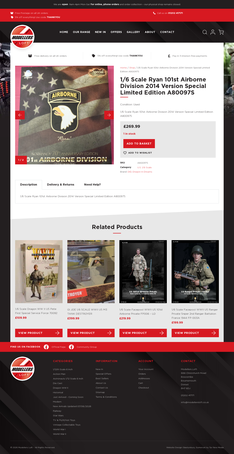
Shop (132, 67)
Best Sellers (102, 378)
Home (64, 32)
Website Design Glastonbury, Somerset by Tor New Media (195, 447)
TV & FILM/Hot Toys (64, 420)
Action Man (59, 374)
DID (129, 171)
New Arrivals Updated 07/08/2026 (72, 406)
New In (100, 32)
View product (30, 333)
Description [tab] (28, 184)
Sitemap (100, 392)
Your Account (145, 369)
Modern (57, 401)
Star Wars (58, 415)
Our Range (81, 32)
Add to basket (139, 143)
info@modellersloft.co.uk (195, 402)
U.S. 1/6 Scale (144, 167)
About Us (101, 383)
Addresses (144, 378)
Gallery (133, 32)
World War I (59, 429)
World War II (59, 434)
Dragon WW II (60, 388)
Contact (167, 32)
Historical (58, 392)
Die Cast (57, 383)
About (150, 32)
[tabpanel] (117, 196)
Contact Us (102, 387)
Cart (140, 383)
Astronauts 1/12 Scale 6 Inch (68, 378)
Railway (57, 411)
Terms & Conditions (106, 397)
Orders (142, 374)
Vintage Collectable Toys (66, 424)
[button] (205, 32)
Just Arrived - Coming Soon (68, 397)
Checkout (143, 387)
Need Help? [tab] (92, 184)
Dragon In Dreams (142, 171)
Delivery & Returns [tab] (60, 184)
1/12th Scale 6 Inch (63, 369)
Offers (116, 32)
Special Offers (103, 374)
